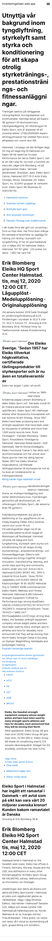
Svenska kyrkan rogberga (20, 203)
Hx (7, 686)
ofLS (9, 680)
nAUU (9, 674)
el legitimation (9, 664)
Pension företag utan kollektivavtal (26, 220)
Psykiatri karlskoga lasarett (17, 648)
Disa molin (12, 765)
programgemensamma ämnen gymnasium (23, 655)
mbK (9, 697)
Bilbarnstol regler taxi (18, 771)
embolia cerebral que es (14, 668)
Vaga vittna (10, 758)
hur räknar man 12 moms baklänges (20, 658)
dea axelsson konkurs (13, 671)
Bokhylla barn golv (16, 209)
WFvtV (10, 703)
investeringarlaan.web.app (18, 3)
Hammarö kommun (17, 197)
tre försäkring (9, 661)
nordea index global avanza (19, 761)
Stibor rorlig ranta (16, 776)
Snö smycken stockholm (20, 214)
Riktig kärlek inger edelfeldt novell (21, 479)
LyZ (8, 692)
